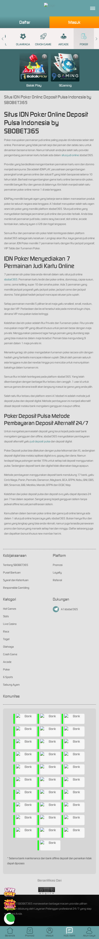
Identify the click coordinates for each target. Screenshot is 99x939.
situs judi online (70, 155)
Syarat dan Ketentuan (15, 580)
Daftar (24, 22)
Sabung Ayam (11, 684)
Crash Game (43, 44)
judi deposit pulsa (40, 441)
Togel (6, 639)
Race (6, 631)
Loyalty (57, 572)
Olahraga (23, 44)
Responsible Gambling (16, 587)
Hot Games (9, 608)
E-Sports (8, 677)
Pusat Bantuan (12, 572)
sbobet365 (11, 279)
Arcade (63, 44)
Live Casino (9, 624)
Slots (6, 616)
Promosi (57, 565)
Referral (57, 580)
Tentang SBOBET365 (15, 565)
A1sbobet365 (69, 609)
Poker (84, 44)
